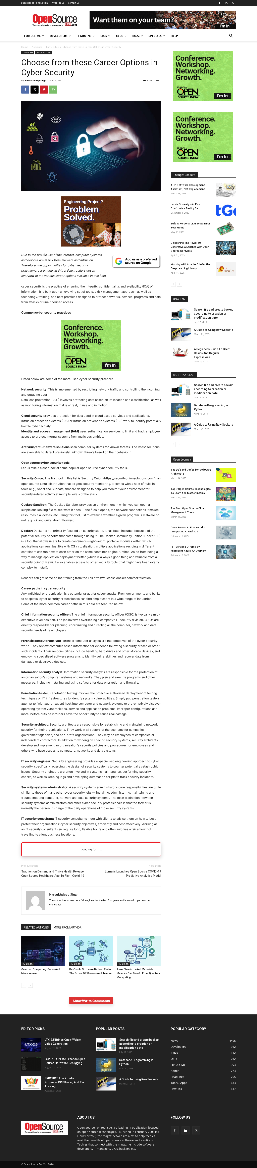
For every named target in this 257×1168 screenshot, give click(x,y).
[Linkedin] (226, 3)
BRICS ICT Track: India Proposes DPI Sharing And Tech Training (65, 1082)
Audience (37, 47)
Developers (58, 36)
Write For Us (58, 2)
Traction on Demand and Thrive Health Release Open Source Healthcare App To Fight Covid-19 (52, 874)
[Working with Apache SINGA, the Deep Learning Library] (226, 269)
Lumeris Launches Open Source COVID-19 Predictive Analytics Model (133, 874)
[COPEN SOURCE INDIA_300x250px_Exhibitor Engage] (91, 374)
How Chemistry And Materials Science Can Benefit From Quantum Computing (138, 973)
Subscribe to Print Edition (34, 2)
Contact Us (73, 2)
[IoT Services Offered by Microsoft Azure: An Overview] (226, 552)
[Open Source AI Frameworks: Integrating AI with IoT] (226, 532)
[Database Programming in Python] (181, 410)
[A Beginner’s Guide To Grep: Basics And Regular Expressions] (181, 352)
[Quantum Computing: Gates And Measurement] (43, 951)
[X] (233, 3)
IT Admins (83, 36)
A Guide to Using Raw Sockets (213, 329)
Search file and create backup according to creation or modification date (213, 313)
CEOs (119, 36)
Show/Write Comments (91, 1001)
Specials (155, 36)
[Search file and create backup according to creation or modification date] (181, 314)
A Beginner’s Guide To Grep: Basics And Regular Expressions (212, 353)
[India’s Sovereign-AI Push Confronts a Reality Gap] (226, 209)
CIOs (103, 36)
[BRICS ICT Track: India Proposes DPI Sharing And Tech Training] (31, 1083)
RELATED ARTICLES (36, 927)
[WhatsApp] (53, 90)
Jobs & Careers (44, 52)
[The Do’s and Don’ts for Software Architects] (226, 475)
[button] (231, 36)
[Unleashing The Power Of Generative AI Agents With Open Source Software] (226, 248)
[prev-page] (23, 985)
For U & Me (32, 36)
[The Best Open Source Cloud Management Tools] (226, 513)
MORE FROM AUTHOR (68, 927)
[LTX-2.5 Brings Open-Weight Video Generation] (31, 1045)
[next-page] (30, 985)
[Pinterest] (44, 90)
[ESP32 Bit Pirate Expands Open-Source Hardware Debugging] (31, 1064)
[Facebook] (219, 3)
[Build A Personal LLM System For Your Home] (226, 228)
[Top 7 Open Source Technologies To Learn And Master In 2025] (226, 494)
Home (24, 47)
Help (174, 36)
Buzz (136, 36)
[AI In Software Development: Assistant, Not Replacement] (226, 190)
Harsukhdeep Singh (35, 80)
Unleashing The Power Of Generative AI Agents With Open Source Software (190, 246)
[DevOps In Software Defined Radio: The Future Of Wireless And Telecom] (91, 951)
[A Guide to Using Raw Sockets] (181, 334)
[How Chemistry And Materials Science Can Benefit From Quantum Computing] (139, 951)
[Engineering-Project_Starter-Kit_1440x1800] (91, 245)
